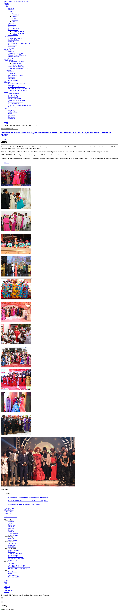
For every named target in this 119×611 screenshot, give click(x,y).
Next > (6, 163)
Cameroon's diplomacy (15, 553)
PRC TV (7, 587)
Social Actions (12, 540)
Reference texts (12, 560)
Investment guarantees (14, 98)
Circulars (14, 21)
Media (6, 108)
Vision (10, 523)
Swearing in (11, 48)
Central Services (16, 63)
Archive (6, 585)
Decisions (15, 20)
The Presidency (9, 60)
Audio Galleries (12, 112)
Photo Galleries (12, 110)
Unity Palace (12, 547)
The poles (7, 82)
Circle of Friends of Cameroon (17, 55)
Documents (11, 115)
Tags (5, 582)
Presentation (11, 72)
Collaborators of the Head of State (18, 68)
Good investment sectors (15, 102)
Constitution (11, 73)
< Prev (6, 161)
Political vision (12, 45)
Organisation (12, 543)
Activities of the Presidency (16, 67)
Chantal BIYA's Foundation (16, 53)
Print (5, 139)
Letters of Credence (14, 28)
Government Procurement (15, 557)
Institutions (11, 77)
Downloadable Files (14, 577)
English (6, 4)
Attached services (17, 65)
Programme (11, 46)
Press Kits (11, 26)
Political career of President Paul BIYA (19, 43)
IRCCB (10, 58)
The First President (13, 40)
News (6, 6)
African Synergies (13, 56)
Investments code (13, 97)
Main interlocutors (13, 103)
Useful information (13, 80)
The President (8, 36)
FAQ (5, 588)
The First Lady (8, 50)
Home (6, 122)
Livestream (11, 118)
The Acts (10, 11)
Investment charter (13, 95)
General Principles (13, 93)
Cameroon (7, 70)
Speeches (11, 8)
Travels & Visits (13, 35)
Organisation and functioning (16, 61)
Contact (6, 592)
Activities (11, 51)
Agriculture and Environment (16, 87)
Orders (14, 18)
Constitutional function (15, 38)
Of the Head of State (18, 31)
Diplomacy (11, 78)
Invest (6, 92)
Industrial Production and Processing (19, 88)
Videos (10, 113)
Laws (13, 13)
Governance (11, 85)
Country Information (14, 550)
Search (6, 583)
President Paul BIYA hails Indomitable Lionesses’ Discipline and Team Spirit (28, 497)
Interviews (11, 10)
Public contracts (12, 107)
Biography (11, 41)
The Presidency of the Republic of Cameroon (16, 1)
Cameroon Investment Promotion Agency (20, 105)
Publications (11, 117)
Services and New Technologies (17, 90)
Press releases (12, 25)
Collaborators (12, 545)
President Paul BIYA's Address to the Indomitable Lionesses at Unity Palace (28, 501)
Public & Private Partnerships (16, 558)
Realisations (11, 525)
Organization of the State (15, 75)
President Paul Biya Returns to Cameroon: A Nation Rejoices (24, 504)
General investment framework (17, 100)
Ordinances (15, 15)
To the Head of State (18, 33)
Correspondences (13, 30)
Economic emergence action (16, 83)
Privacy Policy (8, 590)
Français (6, 3)
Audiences (11, 23)
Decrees (14, 16)
